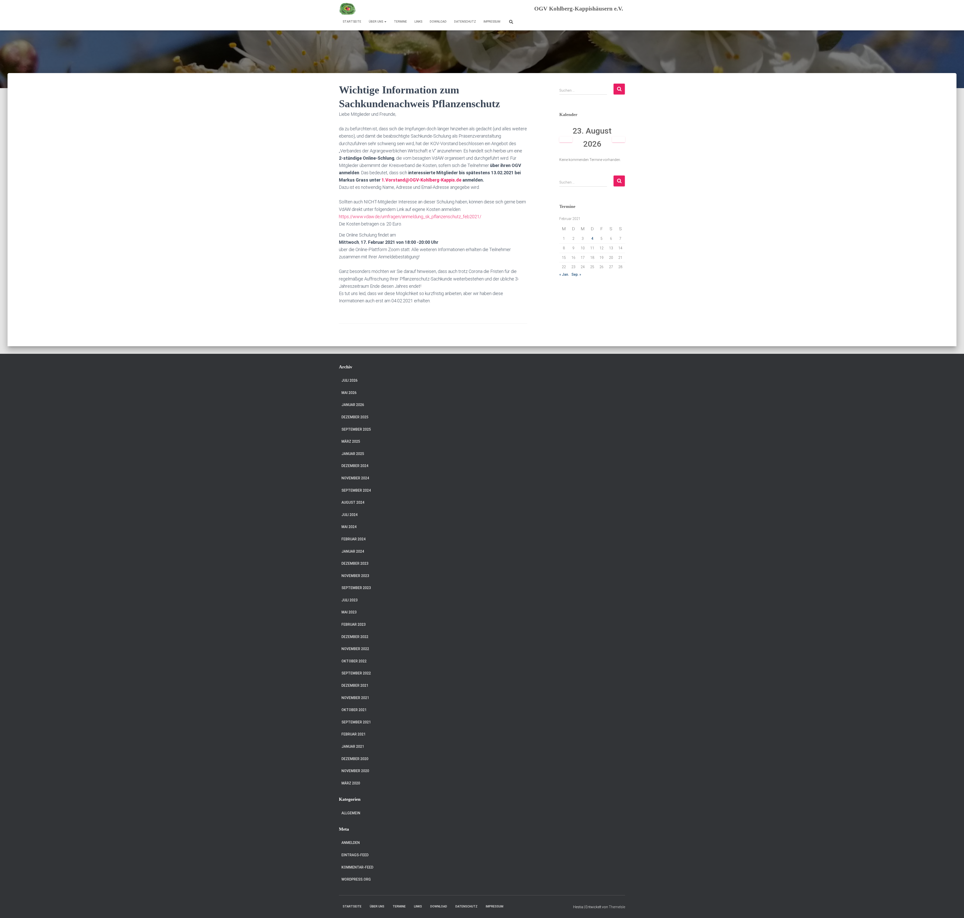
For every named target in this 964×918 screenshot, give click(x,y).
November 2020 (355, 771)
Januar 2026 (352, 405)
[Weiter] (618, 139)
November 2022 (355, 649)
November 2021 (355, 698)
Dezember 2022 (354, 637)
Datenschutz (465, 21)
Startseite (352, 21)
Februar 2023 (353, 624)
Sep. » (576, 274)
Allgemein (350, 813)
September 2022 (356, 673)
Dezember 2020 (354, 759)
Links (418, 21)
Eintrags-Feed (355, 855)
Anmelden (350, 843)
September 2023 (356, 588)
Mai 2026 (348, 393)
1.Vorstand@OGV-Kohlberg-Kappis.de (421, 180)
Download (438, 21)
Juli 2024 (349, 515)
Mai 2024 (348, 527)
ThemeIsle (617, 907)
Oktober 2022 (354, 661)
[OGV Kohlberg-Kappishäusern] (347, 9)
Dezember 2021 (354, 685)
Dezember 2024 (354, 466)
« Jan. (564, 274)
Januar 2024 (352, 551)
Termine (400, 21)
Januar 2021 (352, 746)
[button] (385, 21)
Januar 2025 (352, 454)
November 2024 (355, 478)
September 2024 (356, 490)
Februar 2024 (353, 539)
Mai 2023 (348, 612)
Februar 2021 (353, 734)
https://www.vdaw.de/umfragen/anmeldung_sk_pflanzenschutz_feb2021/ (410, 216)
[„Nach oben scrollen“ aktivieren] (954, 908)
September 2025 (356, 429)
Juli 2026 (349, 380)
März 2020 (350, 783)
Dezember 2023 (354, 563)
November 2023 (355, 576)
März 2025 (350, 441)
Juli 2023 (349, 600)
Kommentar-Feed (357, 867)
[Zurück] (566, 139)
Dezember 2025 (354, 417)
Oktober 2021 (354, 710)
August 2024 (352, 502)
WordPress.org (356, 879)
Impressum (492, 21)
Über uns (376, 21)
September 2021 (356, 722)
